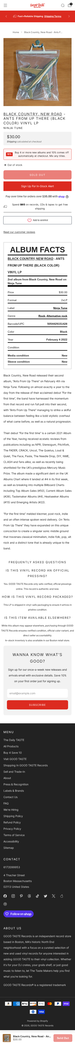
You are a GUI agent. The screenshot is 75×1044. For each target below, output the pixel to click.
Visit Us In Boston (49, 16)
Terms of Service (14, 835)
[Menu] (5, 5)
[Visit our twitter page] (45, 896)
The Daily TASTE (13, 740)
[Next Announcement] (69, 16)
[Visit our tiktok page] (37, 896)
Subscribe (37, 704)
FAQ (6, 803)
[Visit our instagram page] (13, 896)
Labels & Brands (13, 790)
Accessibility (11, 841)
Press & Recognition (15, 784)
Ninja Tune (13, 128)
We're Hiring (10, 809)
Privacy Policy (12, 828)
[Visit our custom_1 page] (62, 896)
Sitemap (8, 847)
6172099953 (11, 867)
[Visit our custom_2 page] (5, 904)
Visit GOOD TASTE (15, 759)
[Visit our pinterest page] (21, 896)
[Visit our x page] (53, 896)
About (7, 778)
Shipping (11, 141)
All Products (10, 746)
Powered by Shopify (37, 1021)
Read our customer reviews (19, 232)
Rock (41, 315)
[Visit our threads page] (29, 896)
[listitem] (37, 16)
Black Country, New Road (32, 114)
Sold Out (63, 1038)
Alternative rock (57, 315)
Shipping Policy (13, 816)
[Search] (63, 5)
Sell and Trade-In (14, 771)
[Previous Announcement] (6, 16)
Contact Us (10, 797)
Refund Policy (12, 822)
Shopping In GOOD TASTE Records (25, 765)
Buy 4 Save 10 (12, 752)
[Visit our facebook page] (5, 896)
